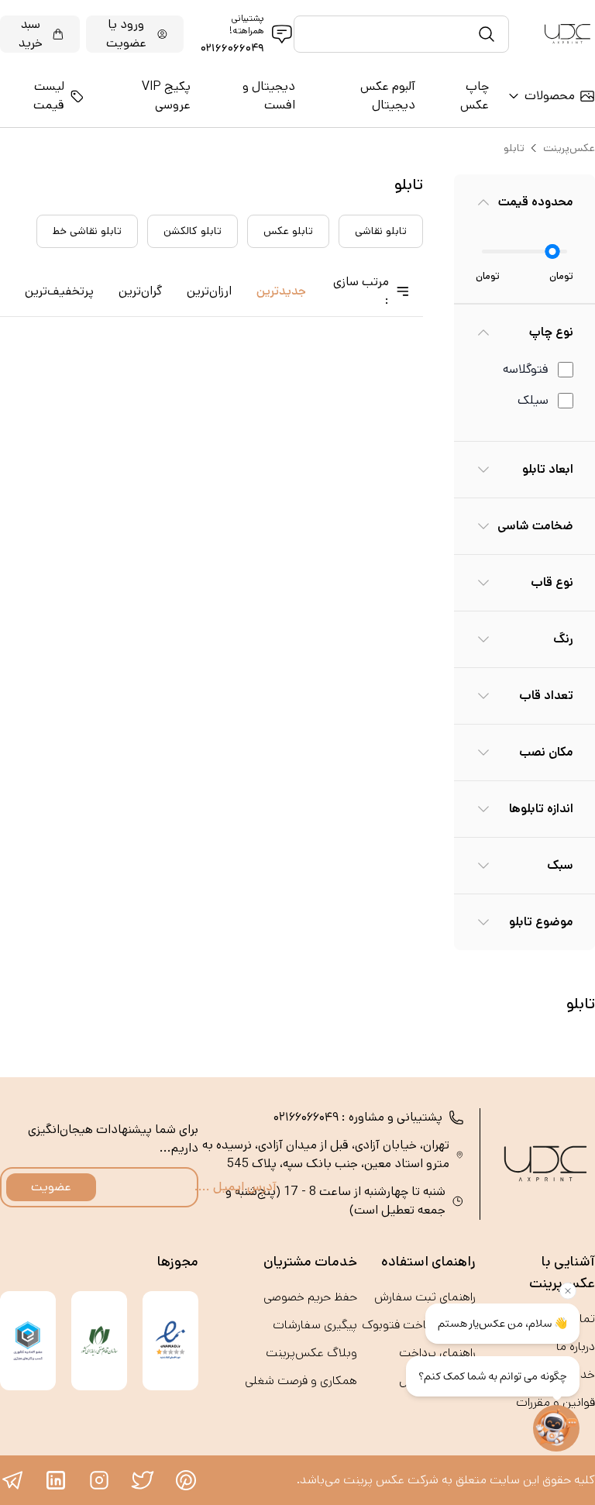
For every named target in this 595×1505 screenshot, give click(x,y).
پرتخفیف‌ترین (59, 291)
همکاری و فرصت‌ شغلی (301, 1381)
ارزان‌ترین (209, 291)
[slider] (552, 251)
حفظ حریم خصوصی (310, 1297)
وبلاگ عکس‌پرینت (311, 1353)
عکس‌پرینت (569, 148)
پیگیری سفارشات (315, 1325)
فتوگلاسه (526, 369)
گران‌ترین (140, 291)
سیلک (533, 400)
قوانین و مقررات (555, 1402)
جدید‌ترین (281, 291)
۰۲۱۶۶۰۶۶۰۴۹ (232, 48)
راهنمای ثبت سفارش (425, 1297)
